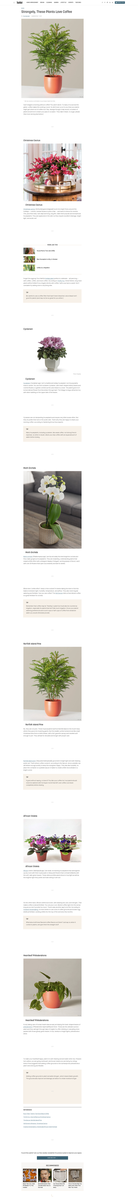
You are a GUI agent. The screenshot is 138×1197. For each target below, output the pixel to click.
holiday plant (49, 278)
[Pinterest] (105, 2)
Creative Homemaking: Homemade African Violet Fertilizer (40, 1126)
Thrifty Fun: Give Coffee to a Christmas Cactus (36, 1117)
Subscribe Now (51, 1158)
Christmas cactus (29, 209)
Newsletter (120, 2)
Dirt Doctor (59, 593)
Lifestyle (63, 2)
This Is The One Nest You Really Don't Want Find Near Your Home (75, 1185)
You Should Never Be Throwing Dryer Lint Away (59, 1185)
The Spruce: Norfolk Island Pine (32, 1120)
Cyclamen (26, 383)
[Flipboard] (107, 2)
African (25, 870)
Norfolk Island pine (29, 761)
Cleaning (49, 2)
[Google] (110, 2)
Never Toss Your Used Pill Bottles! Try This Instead (29, 1185)
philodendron (27, 1027)
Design (42, 2)
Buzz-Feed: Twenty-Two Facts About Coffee (36, 1113)
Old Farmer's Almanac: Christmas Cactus (35, 1123)
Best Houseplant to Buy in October (47, 259)
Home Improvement (32, 2)
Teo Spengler (26, 16)
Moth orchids (27, 556)
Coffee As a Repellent (43, 268)
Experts (70, 2)
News (22, 8)
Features (78, 2)
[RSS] (112, 2)
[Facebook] (102, 2)
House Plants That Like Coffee (46, 251)
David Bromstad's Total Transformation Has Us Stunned (44, 1185)
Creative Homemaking (30, 909)
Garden (56, 2)
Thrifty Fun (61, 281)
